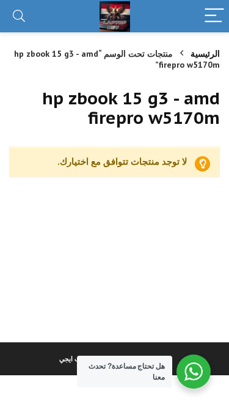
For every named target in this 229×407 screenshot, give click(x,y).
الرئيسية (205, 53)
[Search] (19, 16)
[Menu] (214, 16)
